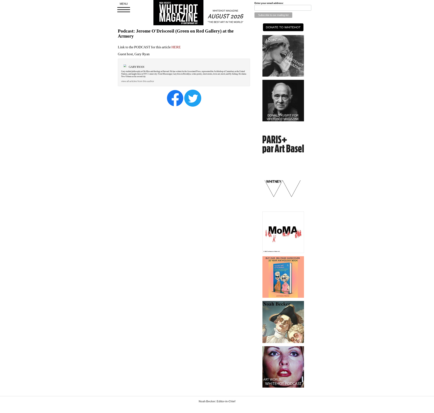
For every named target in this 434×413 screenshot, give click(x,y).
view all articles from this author (137, 81)
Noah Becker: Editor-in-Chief (217, 401)
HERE (176, 47)
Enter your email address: (269, 3)
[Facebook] (175, 98)
